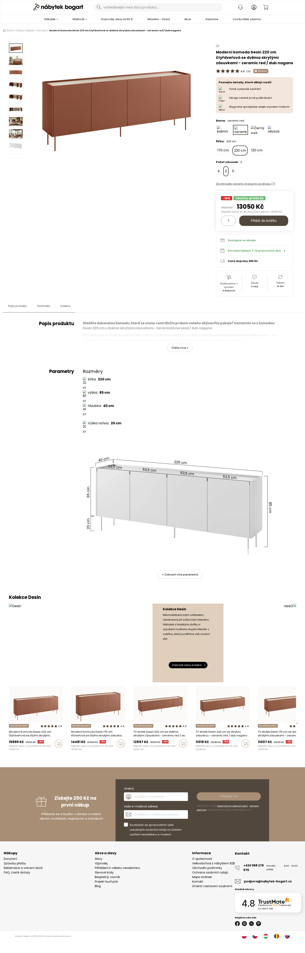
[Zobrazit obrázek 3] (16, 72)
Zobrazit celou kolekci (187, 665)
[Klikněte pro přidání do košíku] (59, 743)
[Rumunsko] (276, 936)
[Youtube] (251, 923)
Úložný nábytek (25, 30)
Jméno (129, 789)
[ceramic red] (240, 130)
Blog (98, 886)
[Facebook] (237, 923)
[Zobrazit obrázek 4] (16, 84)
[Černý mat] (257, 130)
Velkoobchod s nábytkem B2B (213, 863)
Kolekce (65, 306)
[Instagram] (244, 923)
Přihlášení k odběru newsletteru (117, 868)
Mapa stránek (202, 877)
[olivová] (274, 130)
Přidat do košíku (264, 220)
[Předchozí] (16, 41)
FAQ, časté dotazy (17, 872)
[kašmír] (223, 130)
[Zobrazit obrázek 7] (16, 121)
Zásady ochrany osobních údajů (232, 806)
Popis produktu (17, 306)
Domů (10, 30)
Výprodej (101, 863)
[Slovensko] (287, 936)
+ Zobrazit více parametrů (180, 575)
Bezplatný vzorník (107, 877)
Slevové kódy (104, 872)
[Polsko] (244, 936)
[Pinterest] (258, 923)
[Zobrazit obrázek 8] (16, 133)
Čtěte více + (180, 348)
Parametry (43, 306)
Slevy (98, 859)
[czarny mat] (18, 752)
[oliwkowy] (22, 752)
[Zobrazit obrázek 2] (16, 60)
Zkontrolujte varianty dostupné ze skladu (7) (245, 184)
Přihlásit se (228, 796)
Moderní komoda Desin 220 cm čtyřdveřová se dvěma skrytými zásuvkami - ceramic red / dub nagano (115, 30)
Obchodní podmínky (207, 868)
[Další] (16, 156)
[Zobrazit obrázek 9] (16, 146)
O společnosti (202, 859)
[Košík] (265, 7)
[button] (254, 250)
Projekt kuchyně (106, 881)
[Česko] (255, 936)
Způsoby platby (15, 863)
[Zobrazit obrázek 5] (16, 97)
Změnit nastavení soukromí (212, 886)
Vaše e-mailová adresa (141, 806)
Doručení (10, 859)
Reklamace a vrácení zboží (23, 868)
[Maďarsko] (265, 936)
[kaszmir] (10, 752)
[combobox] (158, 7)
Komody (41, 30)
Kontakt (197, 881)
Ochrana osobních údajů (210, 872)
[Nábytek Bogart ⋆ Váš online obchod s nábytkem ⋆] (58, 7)
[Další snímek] (297, 723)
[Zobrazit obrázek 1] (16, 48)
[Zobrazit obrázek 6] (16, 109)
